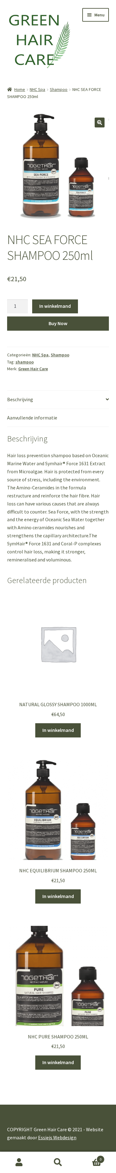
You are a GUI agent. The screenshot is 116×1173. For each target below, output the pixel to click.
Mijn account (19, 1162)
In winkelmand (55, 306)
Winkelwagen (89, 1157)
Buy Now (58, 323)
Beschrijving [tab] (20, 399)
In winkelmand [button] (58, 730)
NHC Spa (37, 89)
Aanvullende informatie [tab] (32, 418)
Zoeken (58, 1162)
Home (19, 89)
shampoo (24, 362)
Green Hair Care (33, 369)
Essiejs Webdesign (57, 1137)
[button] (100, 122)
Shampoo (58, 89)
